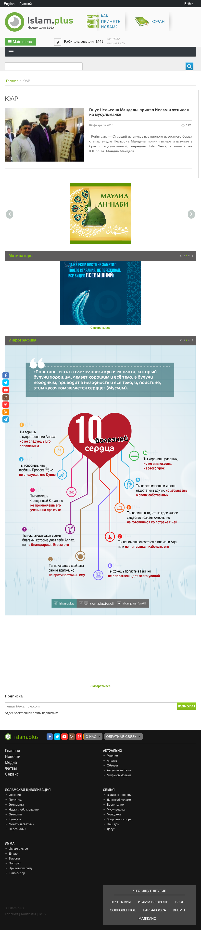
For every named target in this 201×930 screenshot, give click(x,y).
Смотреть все (100, 328)
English (9, 4)
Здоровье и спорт (119, 819)
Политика (15, 799)
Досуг (110, 829)
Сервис (12, 774)
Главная (12, 81)
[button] (20, 42)
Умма (9, 844)
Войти (188, 4)
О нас (91, 737)
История (15, 795)
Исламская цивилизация (27, 790)
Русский (25, 4)
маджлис (147, 918)
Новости (12, 756)
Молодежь (114, 814)
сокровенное (123, 910)
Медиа (11, 762)
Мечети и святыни (21, 824)
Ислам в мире (18, 848)
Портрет (15, 863)
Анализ (112, 760)
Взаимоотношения (120, 795)
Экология (15, 814)
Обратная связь (121, 737)
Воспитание (115, 804)
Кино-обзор (17, 873)
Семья (108, 790)
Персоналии (17, 829)
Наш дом (113, 824)
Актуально (112, 751)
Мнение (112, 755)
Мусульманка (116, 809)
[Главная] (41, 22)
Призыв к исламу (20, 868)
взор (179, 902)
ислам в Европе (153, 902)
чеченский (121, 902)
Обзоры (112, 765)
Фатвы (11, 768)
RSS (42, 914)
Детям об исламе (119, 799)
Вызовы (14, 858)
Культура (15, 819)
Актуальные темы (119, 770)
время (179, 910)
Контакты (28, 914)
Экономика (16, 804)
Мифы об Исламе (119, 775)
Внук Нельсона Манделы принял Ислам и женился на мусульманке (139, 112)
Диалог (14, 853)
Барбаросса (154, 910)
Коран (158, 22)
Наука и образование (24, 809)
